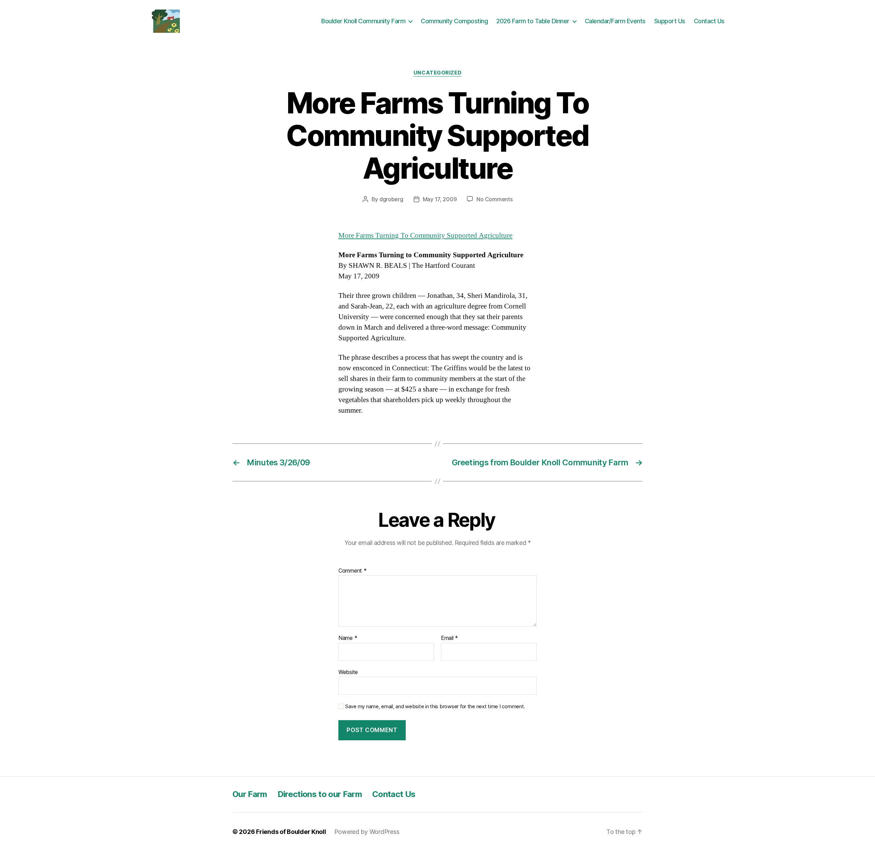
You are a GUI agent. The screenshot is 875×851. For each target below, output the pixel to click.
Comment (352, 571)
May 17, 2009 (440, 199)
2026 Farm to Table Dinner (532, 21)
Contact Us (709, 21)
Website (348, 672)
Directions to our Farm (320, 794)
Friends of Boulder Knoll (291, 831)
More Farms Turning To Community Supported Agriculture (425, 235)
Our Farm (249, 794)
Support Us (669, 21)
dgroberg (391, 199)
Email (449, 638)
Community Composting (454, 21)
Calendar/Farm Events (615, 21)
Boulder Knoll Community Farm (363, 21)
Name (347, 638)
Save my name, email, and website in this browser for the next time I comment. (435, 706)
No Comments (494, 199)
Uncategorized (437, 73)
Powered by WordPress (367, 831)
